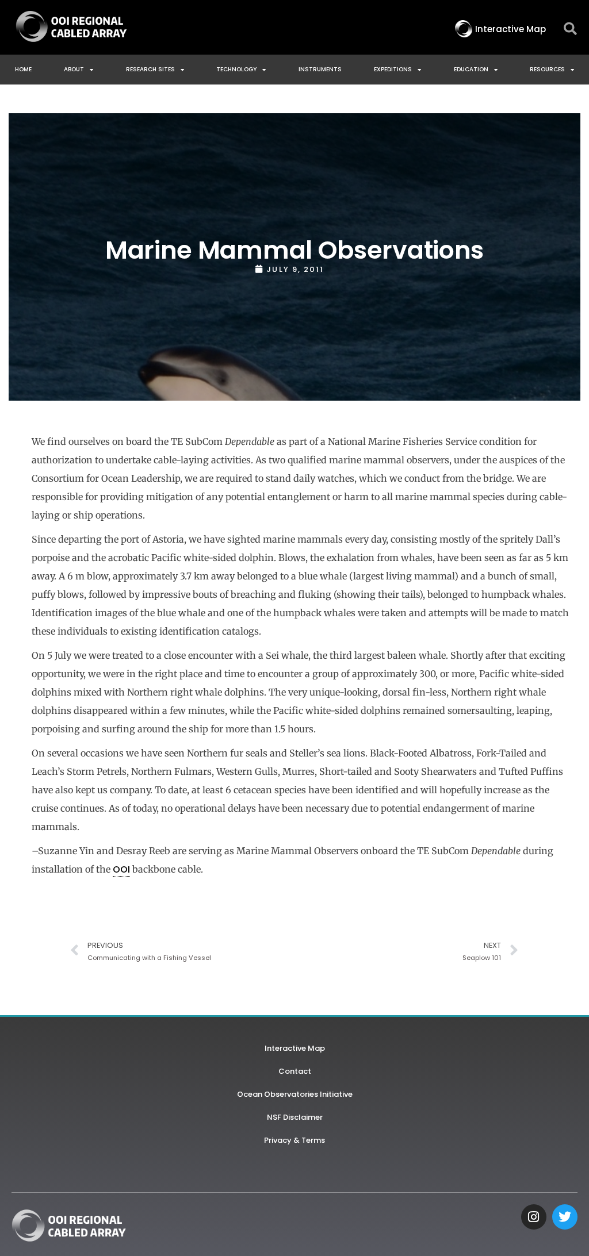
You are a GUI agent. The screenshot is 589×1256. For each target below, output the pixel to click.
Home (23, 69)
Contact (294, 1071)
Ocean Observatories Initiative (295, 1094)
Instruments (320, 69)
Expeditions (393, 69)
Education (471, 69)
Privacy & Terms (294, 1140)
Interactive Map (295, 1048)
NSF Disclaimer (295, 1117)
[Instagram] (533, 1217)
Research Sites (150, 69)
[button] (570, 29)
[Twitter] (564, 1217)
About (74, 69)
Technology (236, 69)
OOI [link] (121, 869)
